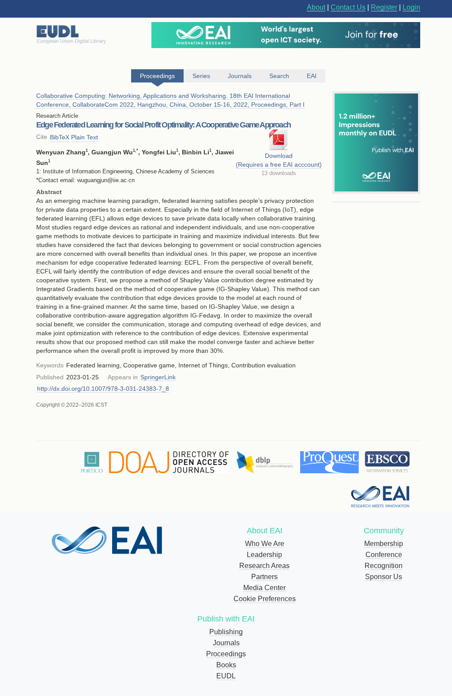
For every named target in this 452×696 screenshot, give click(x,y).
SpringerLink (158, 377)
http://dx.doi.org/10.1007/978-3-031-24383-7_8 (103, 388)
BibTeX (59, 137)
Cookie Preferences (265, 598)
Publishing (226, 632)
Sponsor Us (383, 576)
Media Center (264, 587)
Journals (226, 643)
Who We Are (264, 543)
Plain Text (84, 137)
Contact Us (348, 7)
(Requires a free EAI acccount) (279, 164)
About (316, 7)
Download (279, 155)
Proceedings (226, 654)
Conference (383, 554)
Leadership (264, 554)
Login (411, 7)
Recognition (384, 565)
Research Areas (264, 565)
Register (384, 7)
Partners (264, 576)
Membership (383, 543)
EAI (311, 75)
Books (226, 665)
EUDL (226, 676)
